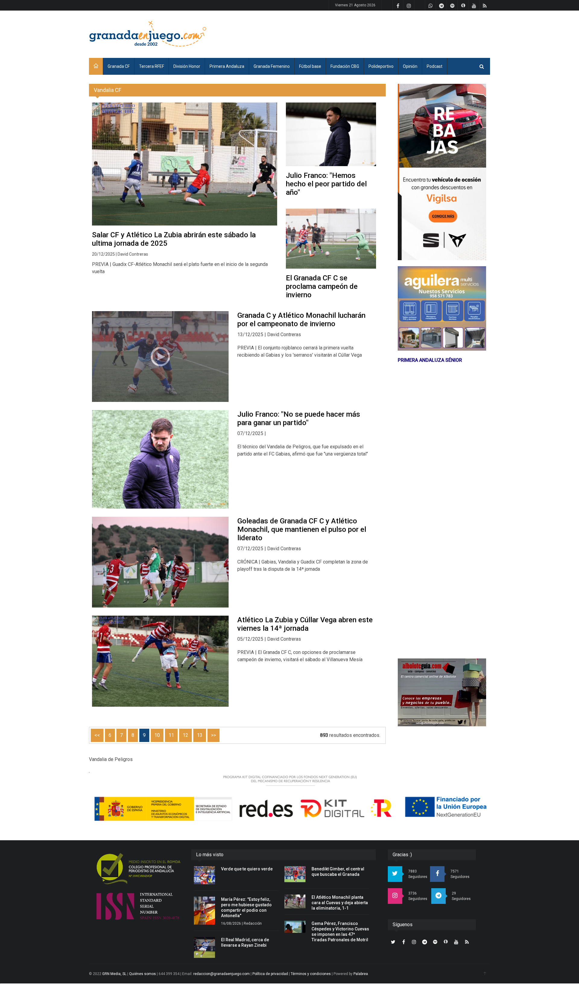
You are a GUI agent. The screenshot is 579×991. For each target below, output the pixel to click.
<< (97, 735)
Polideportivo (381, 66)
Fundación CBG (345, 66)
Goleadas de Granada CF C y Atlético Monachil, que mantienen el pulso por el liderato (301, 529)
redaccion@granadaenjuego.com (221, 974)
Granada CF (119, 66)
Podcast (434, 66)
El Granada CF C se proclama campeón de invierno (322, 286)
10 (157, 735)
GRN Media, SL (114, 974)
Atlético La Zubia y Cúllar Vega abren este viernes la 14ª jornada (305, 624)
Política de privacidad (270, 974)
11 (171, 735)
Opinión (410, 66)
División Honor (186, 66)
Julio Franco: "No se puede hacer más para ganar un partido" (298, 418)
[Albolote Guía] (442, 692)
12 (185, 735)
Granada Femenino (272, 66)
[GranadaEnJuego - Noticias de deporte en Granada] (148, 33)
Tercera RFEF (151, 66)
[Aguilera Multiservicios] (442, 308)
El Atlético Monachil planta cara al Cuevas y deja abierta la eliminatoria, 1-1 (340, 903)
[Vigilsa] (442, 172)
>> (213, 735)
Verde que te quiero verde (247, 868)
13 (199, 735)
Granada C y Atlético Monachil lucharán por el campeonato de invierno (301, 319)
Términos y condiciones (311, 974)
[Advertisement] (380, 33)
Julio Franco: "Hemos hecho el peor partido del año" (326, 184)
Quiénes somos (142, 974)
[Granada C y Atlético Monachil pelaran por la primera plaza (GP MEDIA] (160, 356)
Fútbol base (310, 66)
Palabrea (360, 974)
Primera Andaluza (227, 66)
